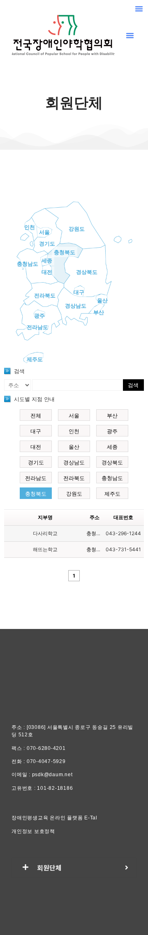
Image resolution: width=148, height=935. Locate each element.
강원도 (77, 228)
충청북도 (64, 252)
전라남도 (37, 327)
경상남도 (75, 305)
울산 (102, 300)
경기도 (47, 243)
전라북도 (45, 295)
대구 (79, 292)
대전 (47, 272)
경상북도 (86, 272)
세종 (47, 260)
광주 (39, 315)
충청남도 (27, 263)
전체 (35, 415)
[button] (139, 8)
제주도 (35, 359)
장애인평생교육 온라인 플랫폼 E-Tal (54, 818)
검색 (133, 385)
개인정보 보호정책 (33, 831)
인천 (29, 227)
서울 (44, 232)
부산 (98, 312)
